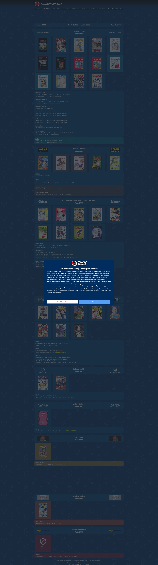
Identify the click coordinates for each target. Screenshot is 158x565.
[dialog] (79, 282)
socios (63, 271)
